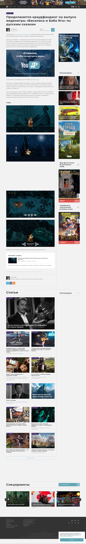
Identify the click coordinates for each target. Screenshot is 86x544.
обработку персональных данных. (71, 535)
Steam (31, 79)
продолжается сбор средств (23, 34)
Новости (10, 13)
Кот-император (13, 277)
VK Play (37, 79)
